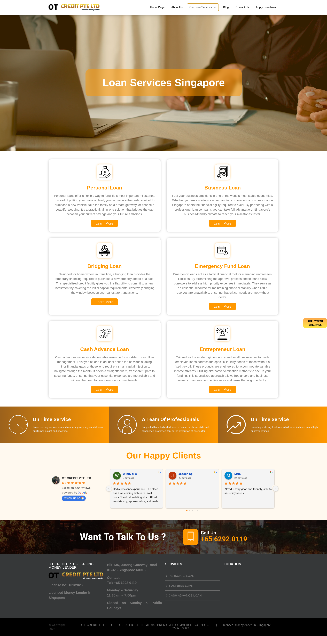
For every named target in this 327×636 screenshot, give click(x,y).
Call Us (208, 533)
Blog (226, 7)
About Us (177, 7)
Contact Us (242, 7)
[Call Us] (190, 537)
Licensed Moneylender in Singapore (246, 625)
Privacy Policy (179, 627)
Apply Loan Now (266, 7)
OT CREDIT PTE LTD (76, 478)
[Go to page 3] (194, 510)
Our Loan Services (200, 7)
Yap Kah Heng (243, 473)
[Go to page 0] (186, 510)
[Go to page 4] (197, 510)
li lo (125, 473)
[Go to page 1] (189, 510)
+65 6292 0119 (125, 583)
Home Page (157, 7)
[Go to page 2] (192, 510)
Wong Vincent (187, 473)
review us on (72, 498)
